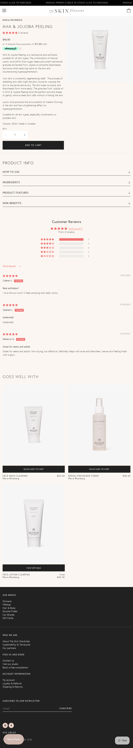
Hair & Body (9, 608)
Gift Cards (8, 618)
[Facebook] (11, 725)
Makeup (7, 604)
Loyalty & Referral (12, 683)
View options (33, 568)
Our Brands (8, 614)
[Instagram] (5, 725)
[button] (10, 32)
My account (9, 680)
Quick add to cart (34, 469)
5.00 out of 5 (75, 228)
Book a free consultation (15, 667)
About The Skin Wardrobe (16, 641)
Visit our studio (10, 664)
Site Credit (9, 733)
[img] (10, 275)
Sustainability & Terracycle (16, 644)
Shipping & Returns (13, 686)
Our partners (9, 648)
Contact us (8, 660)
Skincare (7, 601)
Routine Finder (10, 611)
